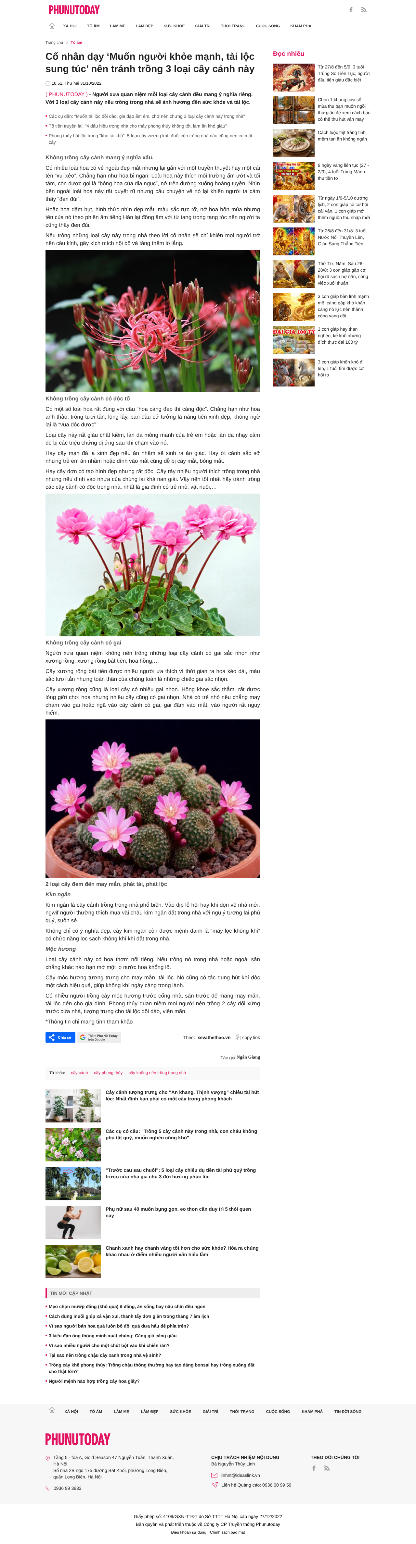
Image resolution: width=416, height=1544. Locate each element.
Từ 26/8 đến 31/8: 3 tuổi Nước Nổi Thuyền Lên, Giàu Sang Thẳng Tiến (342, 237)
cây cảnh (79, 1072)
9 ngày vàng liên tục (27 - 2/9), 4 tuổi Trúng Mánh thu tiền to (343, 172)
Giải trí (202, 26)
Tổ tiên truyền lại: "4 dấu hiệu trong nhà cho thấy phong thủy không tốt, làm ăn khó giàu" (138, 126)
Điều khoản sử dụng (188, 1532)
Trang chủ (54, 42)
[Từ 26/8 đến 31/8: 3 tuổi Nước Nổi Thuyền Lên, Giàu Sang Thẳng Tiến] (294, 241)
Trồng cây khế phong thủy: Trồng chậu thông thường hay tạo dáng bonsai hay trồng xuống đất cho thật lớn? (151, 1368)
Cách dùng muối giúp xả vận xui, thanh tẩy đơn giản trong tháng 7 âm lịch (129, 1316)
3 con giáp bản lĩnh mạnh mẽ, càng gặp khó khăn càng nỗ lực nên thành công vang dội (343, 306)
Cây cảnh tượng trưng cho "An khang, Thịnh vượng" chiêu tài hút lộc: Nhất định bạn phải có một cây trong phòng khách (182, 1096)
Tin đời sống (348, 1411)
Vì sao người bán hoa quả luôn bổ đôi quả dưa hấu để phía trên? (119, 1326)
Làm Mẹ (117, 26)
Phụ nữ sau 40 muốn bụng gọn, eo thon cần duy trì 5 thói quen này (178, 1213)
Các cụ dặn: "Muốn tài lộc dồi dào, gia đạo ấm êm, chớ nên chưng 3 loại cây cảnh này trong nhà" (147, 116)
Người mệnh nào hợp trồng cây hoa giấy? (94, 1381)
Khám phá (300, 26)
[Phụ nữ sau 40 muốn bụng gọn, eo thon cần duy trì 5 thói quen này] (73, 1222)
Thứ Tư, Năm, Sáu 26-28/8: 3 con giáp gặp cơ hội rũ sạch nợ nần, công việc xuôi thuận (343, 273)
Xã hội (70, 26)
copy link (251, 1037)
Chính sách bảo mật (227, 1532)
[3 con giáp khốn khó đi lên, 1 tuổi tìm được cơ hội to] (294, 372)
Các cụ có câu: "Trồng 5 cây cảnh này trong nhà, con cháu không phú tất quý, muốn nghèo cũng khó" (181, 1135)
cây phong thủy (108, 1072)
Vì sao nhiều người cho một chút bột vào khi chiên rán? (109, 1345)
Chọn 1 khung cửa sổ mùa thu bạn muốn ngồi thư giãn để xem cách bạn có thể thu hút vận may (344, 109)
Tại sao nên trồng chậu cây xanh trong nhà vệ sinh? (105, 1355)
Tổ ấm (93, 26)
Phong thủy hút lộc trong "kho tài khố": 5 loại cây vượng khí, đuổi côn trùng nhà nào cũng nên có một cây (150, 139)
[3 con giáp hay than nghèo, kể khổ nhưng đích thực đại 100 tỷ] (294, 340)
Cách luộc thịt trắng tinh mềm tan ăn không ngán (342, 135)
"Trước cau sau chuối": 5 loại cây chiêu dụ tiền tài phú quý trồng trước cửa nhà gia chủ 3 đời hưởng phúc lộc (181, 1174)
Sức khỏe (174, 26)
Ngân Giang (248, 1057)
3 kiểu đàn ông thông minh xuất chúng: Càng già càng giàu (113, 1335)
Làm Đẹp (144, 26)
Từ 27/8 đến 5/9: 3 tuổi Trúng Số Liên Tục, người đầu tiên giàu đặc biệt (344, 73)
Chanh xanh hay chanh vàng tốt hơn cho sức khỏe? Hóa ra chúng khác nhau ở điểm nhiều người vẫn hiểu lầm (182, 1251)
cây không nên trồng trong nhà (157, 1072)
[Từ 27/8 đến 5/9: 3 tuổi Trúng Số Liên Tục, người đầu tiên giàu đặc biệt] (294, 78)
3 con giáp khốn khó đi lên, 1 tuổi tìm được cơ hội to (341, 368)
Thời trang (233, 26)
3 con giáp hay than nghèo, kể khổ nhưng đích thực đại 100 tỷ (339, 335)
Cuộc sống (268, 26)
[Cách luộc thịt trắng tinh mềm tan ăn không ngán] (294, 143)
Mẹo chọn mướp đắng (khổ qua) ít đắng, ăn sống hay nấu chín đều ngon (127, 1306)
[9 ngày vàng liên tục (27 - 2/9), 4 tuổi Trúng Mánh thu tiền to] (294, 176)
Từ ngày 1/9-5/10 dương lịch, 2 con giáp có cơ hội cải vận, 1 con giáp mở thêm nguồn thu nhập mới (344, 207)
